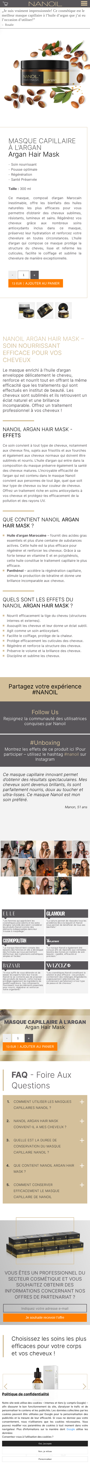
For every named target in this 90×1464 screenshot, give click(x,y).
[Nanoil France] (45, 3)
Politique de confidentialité (25, 1394)
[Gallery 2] (63, 310)
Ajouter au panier (42, 283)
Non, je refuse (45, 1451)
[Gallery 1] (45, 310)
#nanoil (71, 754)
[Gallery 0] (26, 310)
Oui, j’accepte (45, 1443)
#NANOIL (45, 692)
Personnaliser (45, 1459)
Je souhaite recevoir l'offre (45, 1317)
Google (71, 1429)
